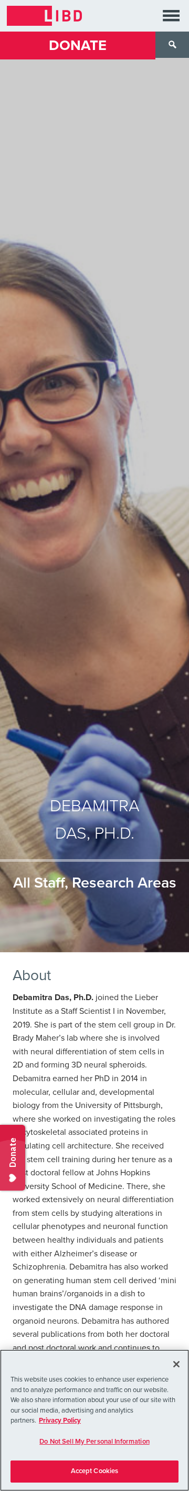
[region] (94, 1420)
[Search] (172, 45)
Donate (78, 45)
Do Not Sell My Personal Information (94, 1441)
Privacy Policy (60, 1420)
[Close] (176, 1364)
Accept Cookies (95, 1471)
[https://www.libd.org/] (44, 16)
